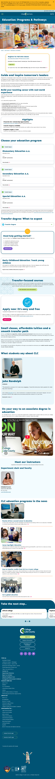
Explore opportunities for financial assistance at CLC (42, 212)
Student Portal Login (49, 10)
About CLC (4, 697)
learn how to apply (25, 58)
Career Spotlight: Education (11, 545)
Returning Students (6, 721)
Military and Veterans (7, 715)
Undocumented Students (8, 719)
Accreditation (5, 699)
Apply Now (11, 64)
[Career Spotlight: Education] (11, 535)
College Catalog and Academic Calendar (11, 706)
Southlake (10, 3)
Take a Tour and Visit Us (7, 669)
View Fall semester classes (34, 61)
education (10, 392)
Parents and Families (7, 712)
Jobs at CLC (5, 682)
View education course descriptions (27, 289)
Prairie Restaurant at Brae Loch (9, 667)
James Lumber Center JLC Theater (10, 691)
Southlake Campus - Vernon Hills (9, 663)
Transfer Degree (10, 224)
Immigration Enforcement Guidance (11, 679)
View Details (6, 162)
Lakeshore (46, 2)
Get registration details (13, 58)
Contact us (27, 648)
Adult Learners (5, 714)
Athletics (4, 684)
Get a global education (10, 595)
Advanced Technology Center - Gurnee (11, 665)
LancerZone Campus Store (8, 688)
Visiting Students (6, 723)
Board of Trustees (6, 701)
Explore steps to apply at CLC (26, 316)
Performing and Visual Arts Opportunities (11, 693)
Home (2, 50)
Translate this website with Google (10, 746)
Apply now (27, 636)
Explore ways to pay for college (10, 123)
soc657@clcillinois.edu (6, 492)
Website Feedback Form (8, 677)
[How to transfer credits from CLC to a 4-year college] (11, 559)
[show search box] (53, 14)
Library (4, 690)
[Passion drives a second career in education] (12, 511)
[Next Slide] (29, 621)
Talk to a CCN (8, 248)
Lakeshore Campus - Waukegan (9, 662)
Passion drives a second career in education (17, 521)
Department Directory (8, 673)
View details (43, 67)
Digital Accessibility (6, 704)
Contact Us (5, 671)
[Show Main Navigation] (2, 14)
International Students (7, 717)
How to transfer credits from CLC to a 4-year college (20, 569)
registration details (10, 5)
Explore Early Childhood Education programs (13, 269)
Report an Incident (7, 675)
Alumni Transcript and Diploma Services (11, 726)
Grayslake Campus (6, 660)
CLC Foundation (6, 686)
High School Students (7, 710)
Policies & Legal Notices (7, 703)
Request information (27, 640)
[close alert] (53, 2)
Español (4, 724)
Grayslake (41, 2)
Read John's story (6, 397)
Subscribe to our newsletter (27, 644)
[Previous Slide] (25, 621)
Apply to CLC (7, 319)
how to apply (22, 5)
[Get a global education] (11, 585)
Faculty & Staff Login (9, 737)
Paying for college (7, 616)
